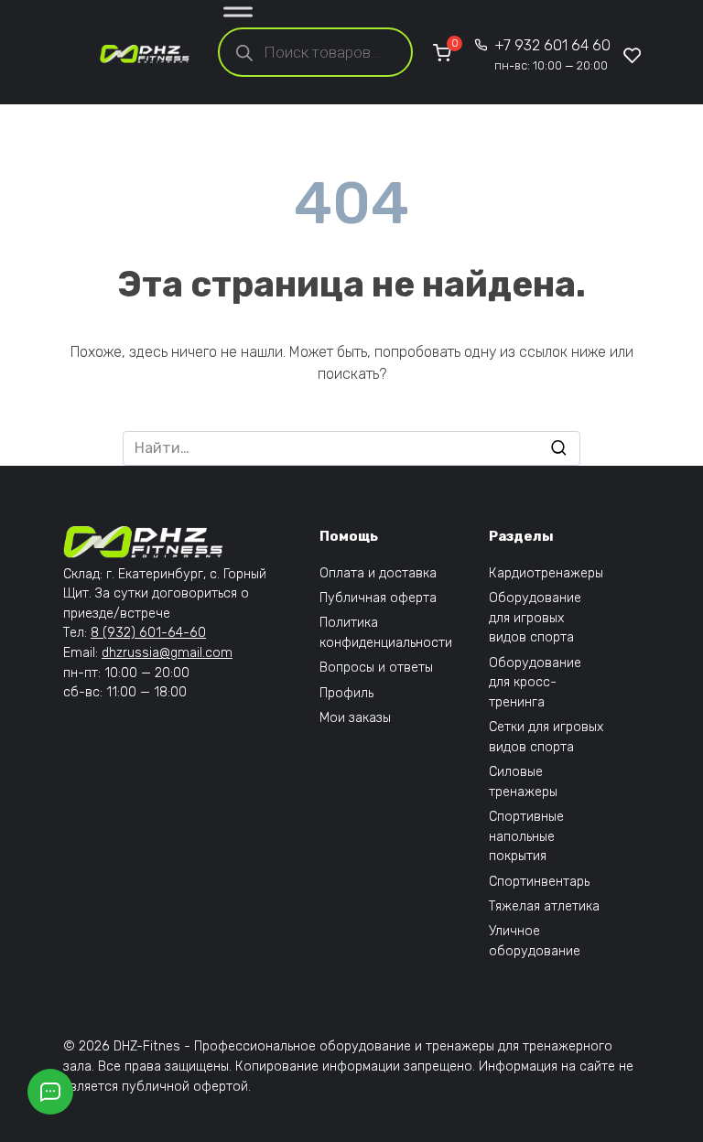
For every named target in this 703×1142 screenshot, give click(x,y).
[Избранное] (632, 55)
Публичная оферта (378, 598)
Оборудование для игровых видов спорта (535, 617)
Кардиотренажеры (546, 573)
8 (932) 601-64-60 (148, 633)
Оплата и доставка (378, 573)
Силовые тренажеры (523, 782)
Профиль (346, 693)
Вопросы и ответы (376, 667)
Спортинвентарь (539, 881)
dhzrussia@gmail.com (167, 653)
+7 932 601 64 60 (552, 54)
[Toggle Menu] (238, 15)
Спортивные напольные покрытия (526, 836)
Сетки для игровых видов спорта (546, 737)
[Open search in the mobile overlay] (315, 52)
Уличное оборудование (534, 941)
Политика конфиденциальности (385, 633)
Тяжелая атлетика (544, 906)
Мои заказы (355, 718)
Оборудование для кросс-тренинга (535, 682)
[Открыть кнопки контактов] (50, 1092)
